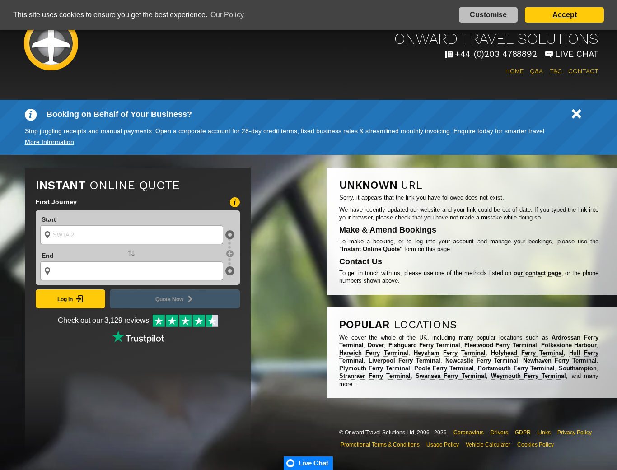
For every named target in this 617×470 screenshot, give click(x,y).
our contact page (537, 273)
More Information (49, 141)
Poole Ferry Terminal (444, 368)
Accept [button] (564, 15)
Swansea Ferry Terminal (451, 375)
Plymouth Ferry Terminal (374, 368)
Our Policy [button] (227, 15)
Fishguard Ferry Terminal (424, 345)
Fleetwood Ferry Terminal (500, 345)
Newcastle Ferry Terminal (482, 360)
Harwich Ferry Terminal (373, 352)
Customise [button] (488, 15)
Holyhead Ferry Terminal (527, 352)
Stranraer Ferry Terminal (375, 375)
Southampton (578, 368)
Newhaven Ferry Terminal (560, 360)
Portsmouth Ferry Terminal (516, 368)
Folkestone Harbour (569, 345)
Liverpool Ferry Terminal (404, 360)
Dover (376, 345)
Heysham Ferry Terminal (450, 352)
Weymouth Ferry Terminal (528, 375)
